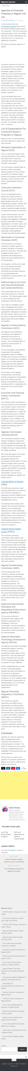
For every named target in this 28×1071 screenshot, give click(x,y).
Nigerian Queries (8, 2)
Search (3, 1046)
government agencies (8, 26)
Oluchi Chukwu (8, 20)
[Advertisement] (14, 785)
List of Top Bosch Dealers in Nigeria (6, 834)
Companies (5, 6)
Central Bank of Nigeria (12, 481)
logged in (13, 850)
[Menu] (26, 2)
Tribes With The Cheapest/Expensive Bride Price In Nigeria (12, 986)
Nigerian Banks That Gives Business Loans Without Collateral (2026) (12, 971)
